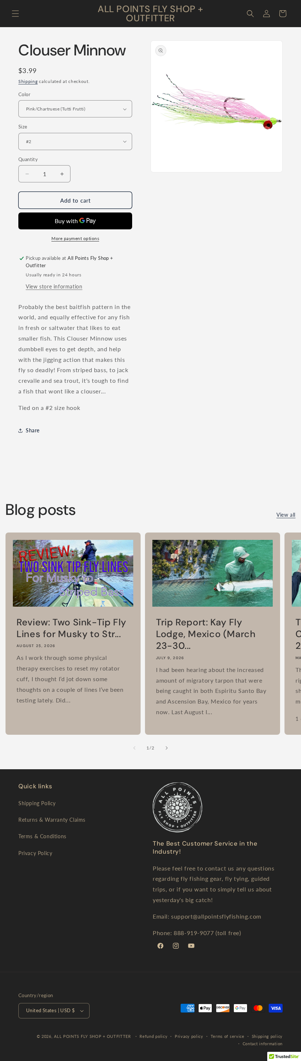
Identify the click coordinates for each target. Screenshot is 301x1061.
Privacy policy (189, 1036)
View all (285, 515)
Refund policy (153, 1036)
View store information (54, 286)
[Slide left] (134, 748)
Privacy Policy (35, 853)
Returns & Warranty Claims (52, 820)
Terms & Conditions (42, 836)
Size (23, 127)
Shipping (28, 81)
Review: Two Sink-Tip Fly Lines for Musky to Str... (71, 628)
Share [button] (33, 430)
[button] (15, 14)
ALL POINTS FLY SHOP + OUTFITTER (92, 1036)
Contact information (263, 1043)
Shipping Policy (37, 803)
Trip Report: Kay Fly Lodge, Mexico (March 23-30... (206, 634)
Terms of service (227, 1036)
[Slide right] (167, 748)
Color (24, 94)
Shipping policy (267, 1036)
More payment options (75, 238)
